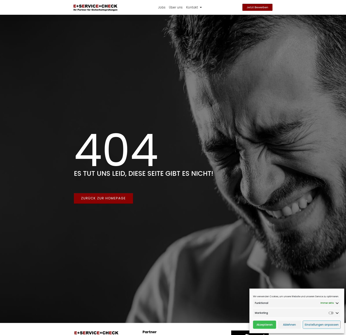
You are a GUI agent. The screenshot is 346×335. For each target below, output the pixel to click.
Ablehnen (289, 325)
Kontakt (192, 7)
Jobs (161, 7)
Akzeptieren (264, 325)
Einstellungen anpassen (322, 325)
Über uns (176, 7)
